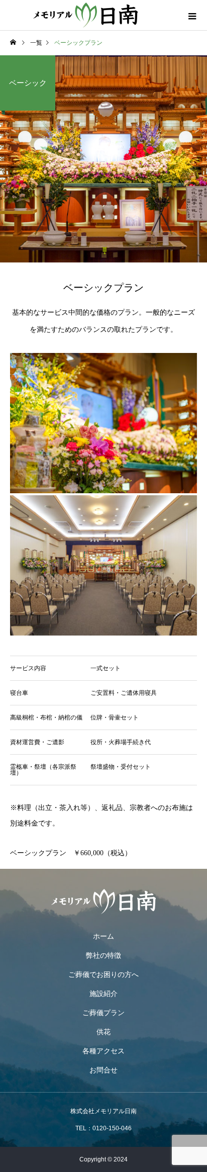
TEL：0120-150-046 (103, 1128)
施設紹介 (103, 993)
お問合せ (103, 1070)
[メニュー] (192, 15)
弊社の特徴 (103, 955)
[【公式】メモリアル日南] (103, 901)
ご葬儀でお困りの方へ (103, 974)
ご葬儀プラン (103, 1013)
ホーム (103, 936)
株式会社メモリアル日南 (103, 1111)
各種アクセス (103, 1051)
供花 (103, 1032)
